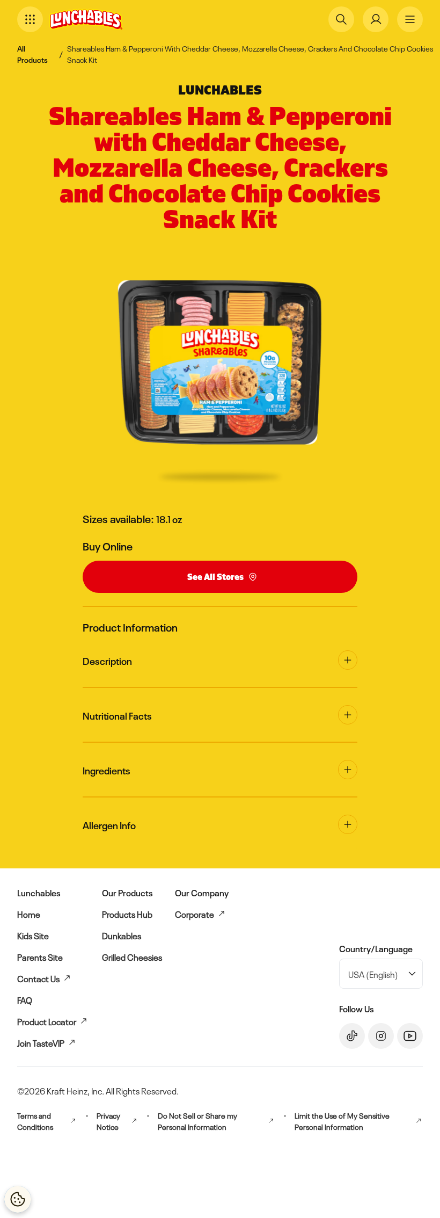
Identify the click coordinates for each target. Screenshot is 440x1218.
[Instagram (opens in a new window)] (381, 1036)
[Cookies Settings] (17, 1199)
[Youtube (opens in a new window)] (410, 1036)
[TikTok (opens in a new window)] (352, 1036)
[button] (30, 19)
